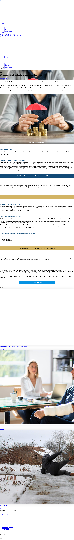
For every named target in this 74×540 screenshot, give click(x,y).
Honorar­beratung (5, 50)
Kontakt (3, 32)
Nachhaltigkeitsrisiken (6, 515)
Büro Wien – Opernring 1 (8, 31)
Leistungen (4, 15)
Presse (5, 30)
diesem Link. (3, 277)
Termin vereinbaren (17, 35)
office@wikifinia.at (10, 35)
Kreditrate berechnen (5, 526)
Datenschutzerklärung (6, 514)
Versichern (2, 79)
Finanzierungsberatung (8, 17)
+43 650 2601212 (3, 35)
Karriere (5, 28)
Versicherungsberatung (8, 18)
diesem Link (24, 248)
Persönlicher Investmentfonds (9, 21)
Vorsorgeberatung (7, 19)
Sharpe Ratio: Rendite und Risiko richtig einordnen (11, 521)
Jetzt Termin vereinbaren (37, 282)
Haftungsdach (6, 29)
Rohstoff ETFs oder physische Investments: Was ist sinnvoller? (13, 520)
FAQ (3, 23)
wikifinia (5, 25)
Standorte (6, 26)
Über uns (3, 24)
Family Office (6, 20)
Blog (5, 27)
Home (3, 49)
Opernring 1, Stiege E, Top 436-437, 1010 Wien (8, 34)
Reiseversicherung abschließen (7, 527)
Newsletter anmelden (5, 512)
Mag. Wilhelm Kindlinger (4, 78)
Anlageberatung (7, 16)
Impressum (4, 513)
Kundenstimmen (5, 22)
